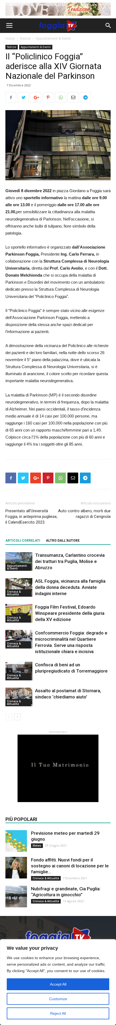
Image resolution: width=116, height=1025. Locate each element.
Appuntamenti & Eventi (53, 38)
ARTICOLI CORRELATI (22, 540)
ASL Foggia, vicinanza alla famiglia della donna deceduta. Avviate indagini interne (70, 587)
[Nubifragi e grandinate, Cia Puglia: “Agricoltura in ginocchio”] (16, 896)
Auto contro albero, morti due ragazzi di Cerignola (84, 513)
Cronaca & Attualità (14, 593)
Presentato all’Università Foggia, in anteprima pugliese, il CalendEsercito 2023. (31, 516)
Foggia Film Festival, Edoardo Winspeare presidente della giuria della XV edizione (69, 613)
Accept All (58, 984)
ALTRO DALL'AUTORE (63, 540)
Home (10, 38)
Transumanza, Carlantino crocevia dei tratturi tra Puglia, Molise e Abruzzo (70, 561)
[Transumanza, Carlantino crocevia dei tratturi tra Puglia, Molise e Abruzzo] (18, 561)
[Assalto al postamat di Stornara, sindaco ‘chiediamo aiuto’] (18, 697)
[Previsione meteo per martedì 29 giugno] (16, 841)
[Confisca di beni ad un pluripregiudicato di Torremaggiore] (18, 671)
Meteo (37, 845)
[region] (58, 982)
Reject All (58, 1013)
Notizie (25, 38)
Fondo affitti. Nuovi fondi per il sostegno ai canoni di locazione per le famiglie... (70, 865)
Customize (58, 999)
